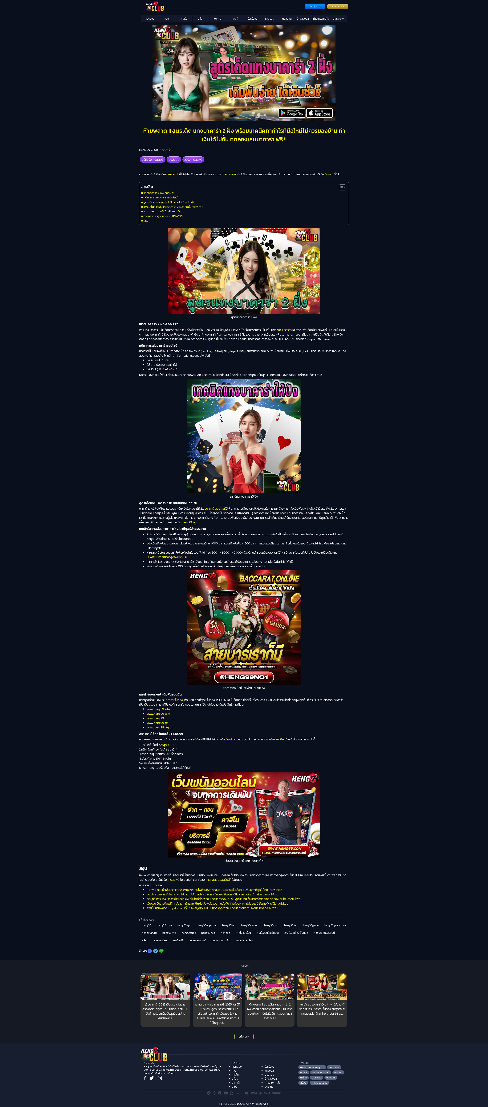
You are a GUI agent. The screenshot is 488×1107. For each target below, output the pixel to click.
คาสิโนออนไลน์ (243, 933)
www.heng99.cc (157, 718)
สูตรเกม (337, 19)
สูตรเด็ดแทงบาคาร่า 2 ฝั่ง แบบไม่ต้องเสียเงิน (169, 202)
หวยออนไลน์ (160, 940)
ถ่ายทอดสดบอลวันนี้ (217, 879)
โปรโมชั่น (252, 19)
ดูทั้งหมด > (244, 1036)
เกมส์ (235, 19)
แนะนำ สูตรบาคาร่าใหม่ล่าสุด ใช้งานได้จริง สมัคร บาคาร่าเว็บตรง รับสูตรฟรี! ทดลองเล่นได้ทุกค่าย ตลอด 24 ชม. (213, 894)
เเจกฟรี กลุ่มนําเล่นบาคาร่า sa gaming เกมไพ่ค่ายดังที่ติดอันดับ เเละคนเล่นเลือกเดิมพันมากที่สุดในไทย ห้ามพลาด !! (215, 889)
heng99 (164, 745)
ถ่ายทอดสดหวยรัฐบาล (312, 1067)
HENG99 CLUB (148, 149)
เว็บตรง (328, 174)
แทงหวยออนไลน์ (244, 940)
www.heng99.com (158, 713)
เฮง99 (303, 1072)
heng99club (271, 925)
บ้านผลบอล (303, 19)
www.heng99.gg (157, 722)
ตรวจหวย (334, 1067)
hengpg (225, 933)
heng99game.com (335, 925)
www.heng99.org (158, 727)
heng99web (208, 933)
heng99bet (189, 522)
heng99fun (290, 925)
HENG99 (149, 19)
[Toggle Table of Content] (340, 187)
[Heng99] (222, 6)
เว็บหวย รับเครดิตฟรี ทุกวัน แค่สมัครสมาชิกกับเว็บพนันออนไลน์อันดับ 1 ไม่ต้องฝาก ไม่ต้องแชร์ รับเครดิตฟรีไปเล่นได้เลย (217, 903)
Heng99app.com (207, 925)
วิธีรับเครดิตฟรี (193, 159)
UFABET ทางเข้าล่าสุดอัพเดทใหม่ (167, 557)
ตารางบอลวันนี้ (319, 1083)
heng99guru (149, 933)
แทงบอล (269, 19)
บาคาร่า (218, 19)
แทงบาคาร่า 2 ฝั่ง (221, 940)
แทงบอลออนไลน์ (197, 940)
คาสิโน (184, 19)
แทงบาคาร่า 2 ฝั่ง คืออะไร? (159, 193)
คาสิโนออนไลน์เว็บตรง (296, 933)
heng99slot (189, 933)
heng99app (184, 925)
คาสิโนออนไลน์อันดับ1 (268, 933)
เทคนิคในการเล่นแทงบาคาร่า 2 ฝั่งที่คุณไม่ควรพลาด (173, 207)
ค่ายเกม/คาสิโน (321, 19)
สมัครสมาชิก (337, 6)
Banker (206, 351)
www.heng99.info (158, 709)
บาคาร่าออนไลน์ (215, 508)
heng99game (311, 925)
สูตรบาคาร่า (172, 174)
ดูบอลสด (287, 19)
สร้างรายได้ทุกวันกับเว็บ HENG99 (163, 216)
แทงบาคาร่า (233, 174)
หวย (167, 19)
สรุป (146, 220)
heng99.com (164, 925)
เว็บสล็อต (230, 739)
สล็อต (201, 19)
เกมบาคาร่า (285, 330)
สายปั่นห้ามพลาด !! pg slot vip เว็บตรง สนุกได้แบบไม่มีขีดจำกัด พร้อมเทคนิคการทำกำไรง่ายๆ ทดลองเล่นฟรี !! (212, 908)
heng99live (169, 933)
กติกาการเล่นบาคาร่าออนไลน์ (160, 197)
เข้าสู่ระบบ (315, 6)
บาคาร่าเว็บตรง (174, 700)
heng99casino (249, 925)
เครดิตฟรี (173, 879)
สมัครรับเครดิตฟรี (153, 159)
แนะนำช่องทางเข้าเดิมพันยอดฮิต (162, 211)
